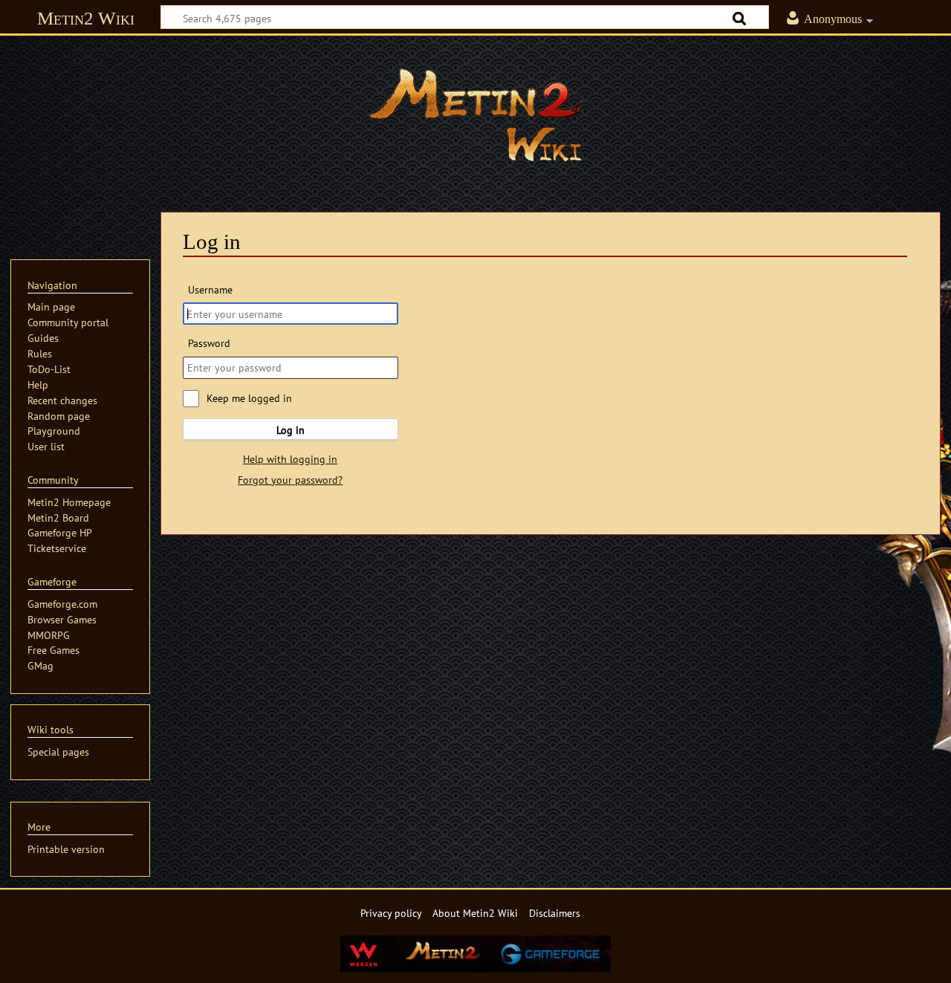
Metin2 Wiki (85, 18)
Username (210, 289)
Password (209, 343)
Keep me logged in (249, 398)
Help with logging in (290, 459)
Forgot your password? (290, 480)
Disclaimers (554, 913)
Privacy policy (391, 913)
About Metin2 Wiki (475, 913)
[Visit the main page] (475, 115)
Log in (290, 430)
